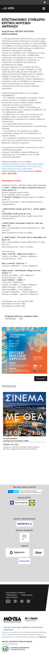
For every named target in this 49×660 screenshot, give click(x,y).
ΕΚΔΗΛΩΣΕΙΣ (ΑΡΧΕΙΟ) (15, 593)
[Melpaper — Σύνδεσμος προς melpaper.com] (38, 502)
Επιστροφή (40, 378)
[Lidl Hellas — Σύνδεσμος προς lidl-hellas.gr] (28, 502)
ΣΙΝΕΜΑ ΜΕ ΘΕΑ (11, 445)
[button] (4, 649)
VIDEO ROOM (26, 595)
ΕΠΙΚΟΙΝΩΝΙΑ (11, 595)
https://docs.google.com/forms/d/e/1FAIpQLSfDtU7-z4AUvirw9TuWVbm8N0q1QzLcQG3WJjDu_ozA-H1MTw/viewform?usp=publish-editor (23, 166)
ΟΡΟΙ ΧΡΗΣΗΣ (12, 597)
